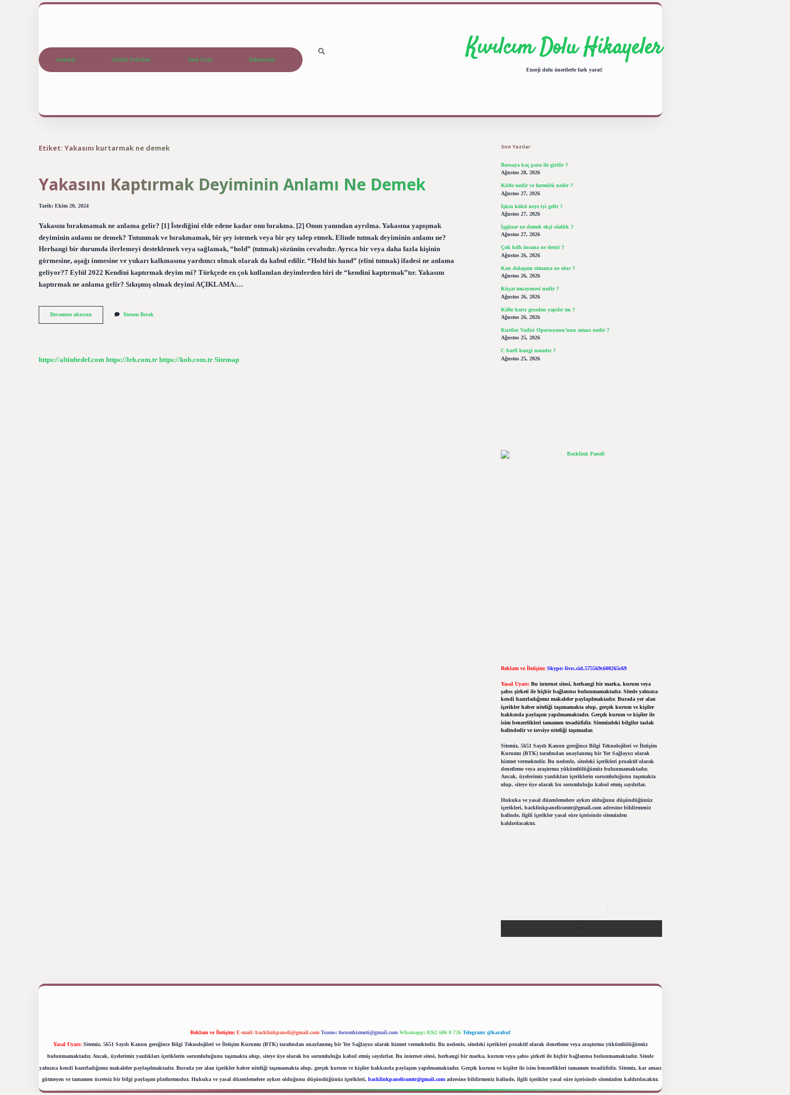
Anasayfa (65, 59)
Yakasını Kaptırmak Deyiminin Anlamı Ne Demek (232, 184)
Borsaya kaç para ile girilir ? (534, 165)
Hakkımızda (262, 59)
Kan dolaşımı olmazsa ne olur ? (538, 268)
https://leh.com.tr (131, 360)
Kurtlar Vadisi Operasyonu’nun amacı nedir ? (555, 330)
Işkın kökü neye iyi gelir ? (532, 206)
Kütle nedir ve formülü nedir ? (537, 185)
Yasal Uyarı (200, 59)
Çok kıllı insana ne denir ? (532, 247)
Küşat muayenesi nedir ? (530, 288)
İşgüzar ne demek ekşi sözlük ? (537, 227)
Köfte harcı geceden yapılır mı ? (538, 309)
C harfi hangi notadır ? (528, 350)
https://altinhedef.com (71, 360)
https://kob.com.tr (186, 360)
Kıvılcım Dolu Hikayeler (564, 47)
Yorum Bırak (138, 314)
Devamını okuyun (76, 317)
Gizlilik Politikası (131, 59)
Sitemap (226, 360)
